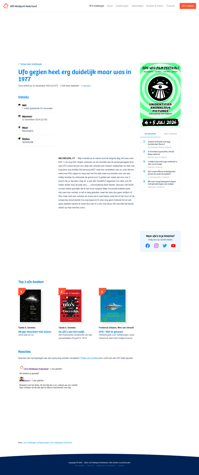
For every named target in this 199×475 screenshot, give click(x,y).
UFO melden (79, 466)
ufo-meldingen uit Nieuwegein (36, 443)
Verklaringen (122, 6)
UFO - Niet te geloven (111, 331)
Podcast (171, 6)
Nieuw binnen (150, 134)
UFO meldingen (96, 6)
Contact (121, 466)
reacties (86, 85)
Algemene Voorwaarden (106, 466)
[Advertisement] (99, 39)
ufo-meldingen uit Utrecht (61, 443)
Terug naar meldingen (31, 64)
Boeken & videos (155, 6)
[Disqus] (76, 398)
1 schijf (25, 108)
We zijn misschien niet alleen (34, 331)
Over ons (90, 466)
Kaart (110, 6)
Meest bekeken (170, 134)
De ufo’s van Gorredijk (71, 331)
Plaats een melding (89, 358)
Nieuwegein (27, 131)
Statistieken (137, 6)
